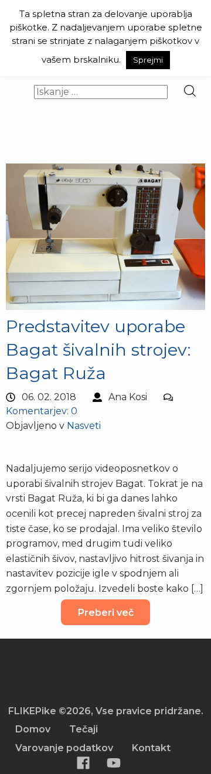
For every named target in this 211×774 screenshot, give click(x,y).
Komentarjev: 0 (41, 411)
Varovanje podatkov (64, 747)
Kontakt (151, 747)
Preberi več (106, 612)
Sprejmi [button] (148, 59)
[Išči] (190, 91)
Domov (32, 729)
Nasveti (84, 425)
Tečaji (83, 729)
